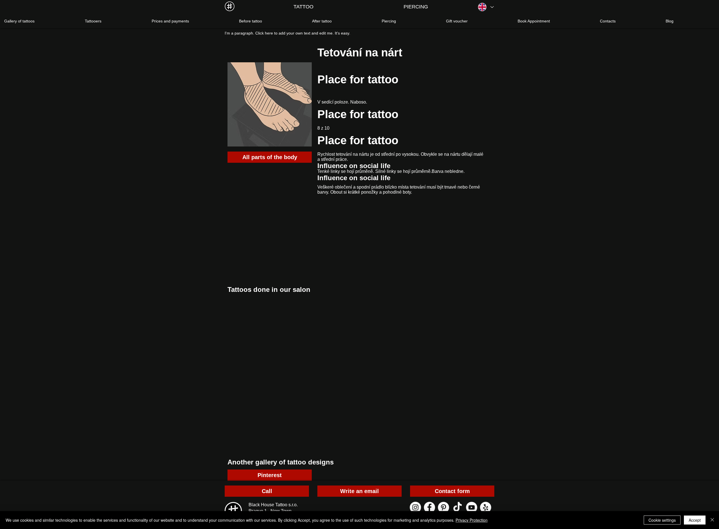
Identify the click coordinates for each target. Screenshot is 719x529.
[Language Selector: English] (485, 7)
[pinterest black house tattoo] (443, 507)
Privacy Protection (472, 520)
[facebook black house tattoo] (429, 507)
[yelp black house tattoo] (485, 507)
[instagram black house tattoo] (415, 507)
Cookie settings (662, 520)
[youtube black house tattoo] (471, 507)
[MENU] (230, 6)
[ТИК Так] (457, 507)
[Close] (712, 520)
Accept (695, 520)
